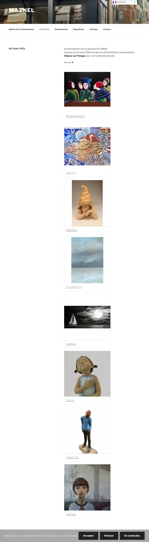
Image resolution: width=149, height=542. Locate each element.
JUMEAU (71, 343)
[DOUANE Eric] (87, 260)
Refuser (109, 535)
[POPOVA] (87, 487)
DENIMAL (71, 230)
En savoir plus (132, 535)
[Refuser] (145, 535)
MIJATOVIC (72, 457)
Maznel (22, 10)
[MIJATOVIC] (87, 430)
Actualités (44, 29)
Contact (107, 29)
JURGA (70, 400)
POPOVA (71, 514)
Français (121, 2)
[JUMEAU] (87, 317)
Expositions (78, 29)
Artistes (94, 29)
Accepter (88, 535)
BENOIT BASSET (75, 116)
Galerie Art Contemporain (21, 29)
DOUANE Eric (74, 287)
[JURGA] (87, 374)
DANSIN (70, 173)
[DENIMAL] (87, 203)
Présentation (61, 29)
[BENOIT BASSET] (87, 89)
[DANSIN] (87, 146)
